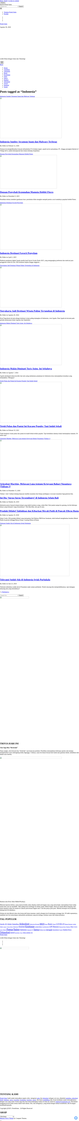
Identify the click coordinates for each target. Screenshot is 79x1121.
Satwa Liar (43, 930)
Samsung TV (30, 930)
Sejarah (49, 930)
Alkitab (9, 924)
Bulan (46, 924)
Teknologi (7, 82)
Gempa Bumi (10, 926)
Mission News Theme (6, 1118)
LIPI (50, 927)
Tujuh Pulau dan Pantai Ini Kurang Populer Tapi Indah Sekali (31, 426)
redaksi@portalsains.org (62, 1101)
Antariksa (7, 69)
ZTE (32, 932)
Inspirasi (6, 85)
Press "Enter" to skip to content (9, 1)
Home (6, 68)
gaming (5, 926)
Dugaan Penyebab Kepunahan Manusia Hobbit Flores (26, 192)
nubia (1, 929)
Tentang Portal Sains (10, 12)
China (54, 924)
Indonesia (15, 926)
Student (6, 80)
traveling (17, 932)
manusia (6, 1100)
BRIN (42, 924)
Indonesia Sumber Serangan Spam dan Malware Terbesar (28, 141)
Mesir (72, 926)
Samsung (23, 930)
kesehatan (23, 1100)
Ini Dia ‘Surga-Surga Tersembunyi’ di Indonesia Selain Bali (29, 498)
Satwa (6, 78)
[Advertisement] (39, 43)
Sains (5, 76)
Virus (21, 932)
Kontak (6, 14)
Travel (6, 83)
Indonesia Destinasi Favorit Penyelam (18, 253)
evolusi (74, 924)
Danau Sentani (68, 924)
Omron (4, 930)
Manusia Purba (62, 926)
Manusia (56, 927)
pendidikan (46, 1100)
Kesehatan (7, 75)
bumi (1, 1100)
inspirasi (29, 1100)
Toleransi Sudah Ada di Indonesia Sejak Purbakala (25, 579)
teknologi (45, 1098)
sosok (34, 1100)
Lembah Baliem (38, 926)
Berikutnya (5, 592)
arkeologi (75, 1098)
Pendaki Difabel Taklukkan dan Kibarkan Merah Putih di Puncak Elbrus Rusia (39, 511)
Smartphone (55, 930)
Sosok (6, 87)
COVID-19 (60, 924)
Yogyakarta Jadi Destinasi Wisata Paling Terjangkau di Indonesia (32, 311)
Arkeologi (7, 71)
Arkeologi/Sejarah (34, 924)
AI (6, 924)
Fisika (1, 926)
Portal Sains (3, 24)
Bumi (5, 73)
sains (38, 1098)
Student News (67, 930)
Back (1, 64)
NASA (75, 926)
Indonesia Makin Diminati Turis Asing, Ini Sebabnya (26, 368)
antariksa (68, 1098)
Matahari (68, 926)
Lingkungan (45, 926)
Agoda (2, 924)
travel (13, 933)
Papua (10, 929)
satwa (11, 1100)
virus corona (26, 932)
